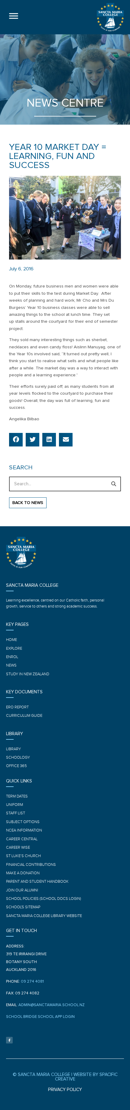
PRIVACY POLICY (65, 1089)
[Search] (113, 484)
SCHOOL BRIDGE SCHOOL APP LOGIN (40, 1017)
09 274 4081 (32, 982)
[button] (16, 439)
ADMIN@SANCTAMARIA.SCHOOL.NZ (51, 1005)
